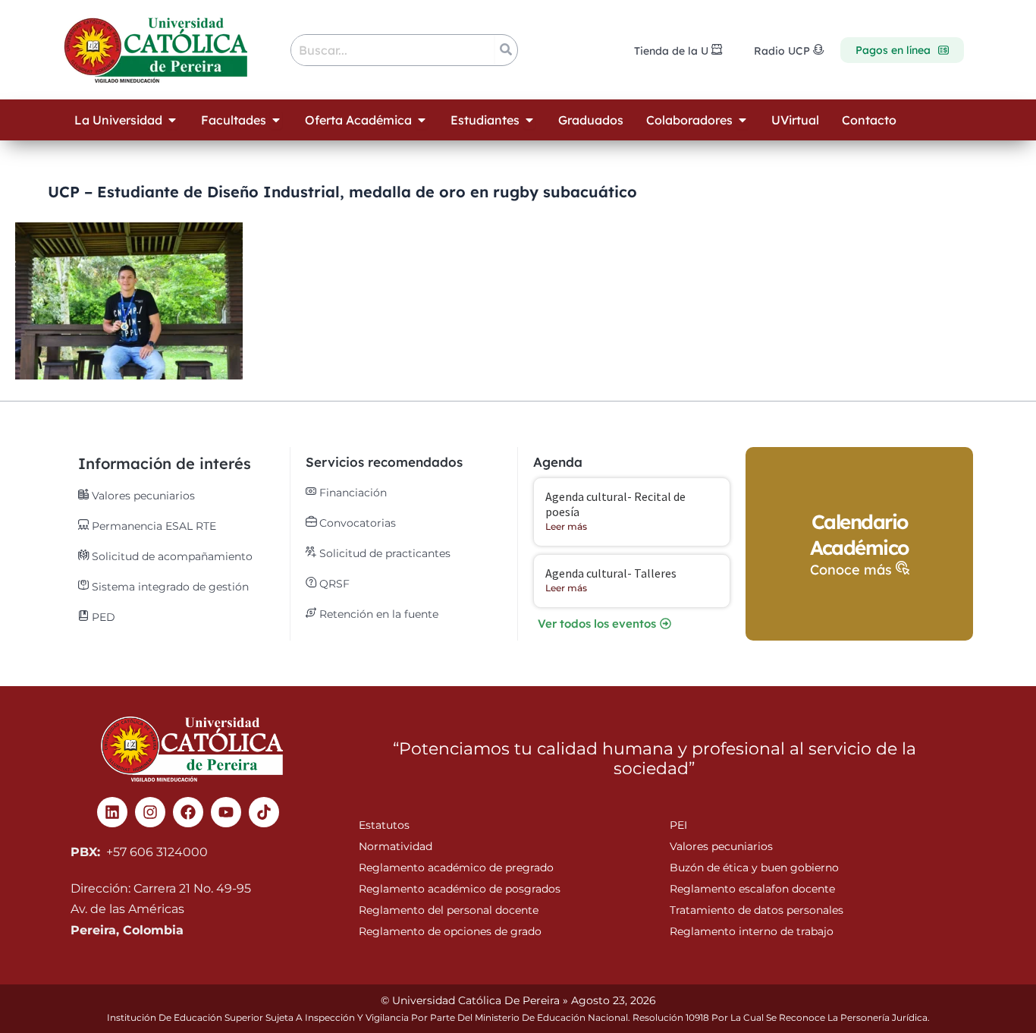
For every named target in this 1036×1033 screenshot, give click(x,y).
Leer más (566, 526)
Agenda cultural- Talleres (611, 573)
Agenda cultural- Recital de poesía (615, 503)
